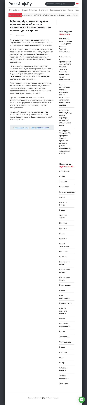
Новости (63, 238)
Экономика (43, 10)
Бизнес (25, 10)
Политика (63, 257)
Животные (63, 383)
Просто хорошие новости (63, 310)
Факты (70, 10)
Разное (62, 319)
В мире (62, 210)
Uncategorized (65, 342)
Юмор (61, 363)
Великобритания (21, 128)
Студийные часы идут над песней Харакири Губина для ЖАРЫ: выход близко (65, 117)
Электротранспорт (58, 10)
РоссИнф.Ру (20, 3)
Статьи (62, 331)
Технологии (64, 337)
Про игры (63, 290)
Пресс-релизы (65, 285)
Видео (62, 357)
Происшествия (65, 303)
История (63, 223)
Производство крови (40, 128)
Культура (63, 228)
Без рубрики (14, 10)
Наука (61, 233)
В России (63, 352)
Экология (33, 10)
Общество (63, 251)
